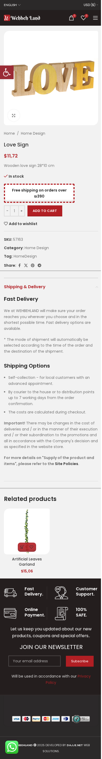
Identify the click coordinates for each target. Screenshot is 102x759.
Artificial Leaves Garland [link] (27, 561)
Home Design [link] (33, 133)
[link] (7, 72)
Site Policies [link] (66, 463)
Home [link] (9, 133)
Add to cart (45, 210)
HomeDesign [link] (25, 256)
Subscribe (79, 661)
